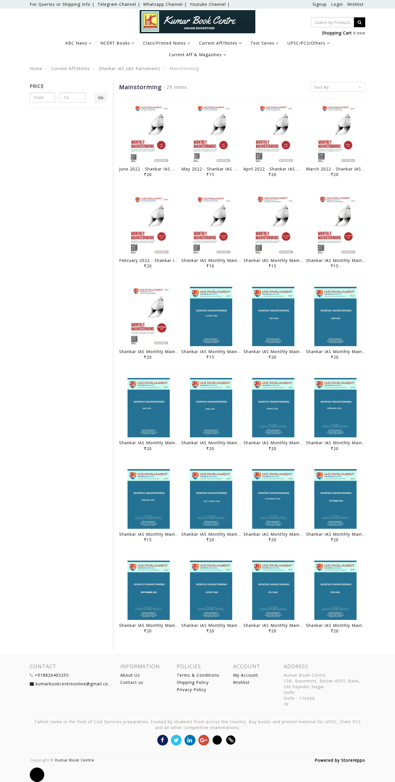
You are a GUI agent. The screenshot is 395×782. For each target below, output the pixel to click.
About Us (130, 675)
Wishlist (355, 4)
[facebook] (162, 739)
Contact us (131, 682)
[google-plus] (203, 739)
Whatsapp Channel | (165, 4)
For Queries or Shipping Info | (62, 4)
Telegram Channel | (118, 4)
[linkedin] (189, 739)
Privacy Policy (191, 689)
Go (101, 97)
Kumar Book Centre (74, 760)
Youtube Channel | (210, 4)
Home (36, 68)
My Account (245, 675)
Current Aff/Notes (70, 68)
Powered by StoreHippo (340, 760)
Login (337, 4)
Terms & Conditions (198, 675)
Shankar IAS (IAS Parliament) (128, 68)
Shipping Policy (193, 682)
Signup (320, 4)
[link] (231, 739)
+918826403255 (52, 675)
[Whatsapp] (217, 739)
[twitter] (176, 739)
